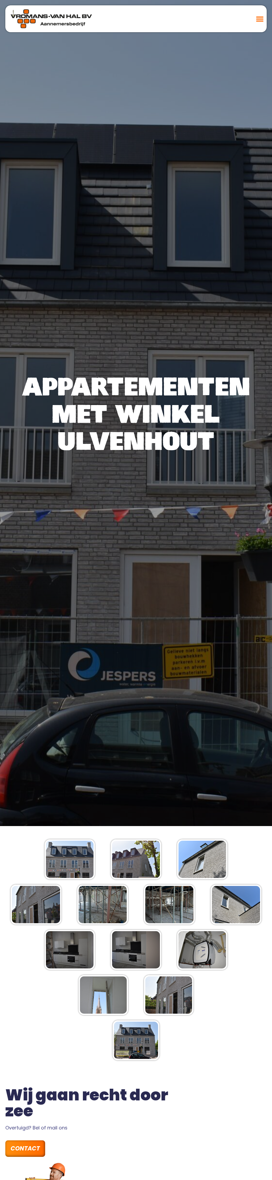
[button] (260, 19)
